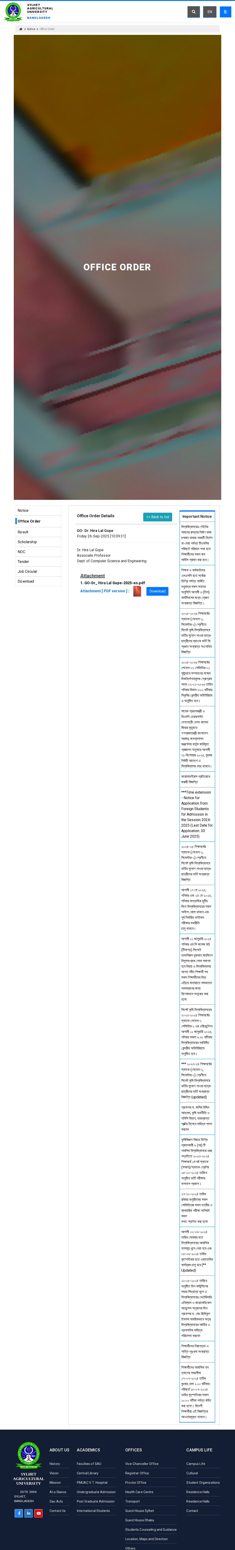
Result (23, 532)
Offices (133, 1450)
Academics (88, 1450)
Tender (23, 561)
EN (209, 12)
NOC (21, 552)
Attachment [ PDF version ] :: (106, 591)
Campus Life (199, 1450)
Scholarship (27, 542)
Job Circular (27, 571)
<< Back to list (157, 517)
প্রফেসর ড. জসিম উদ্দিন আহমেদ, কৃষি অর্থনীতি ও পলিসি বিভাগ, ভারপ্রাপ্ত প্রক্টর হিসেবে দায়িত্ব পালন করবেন (196, 1118)
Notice (31, 29)
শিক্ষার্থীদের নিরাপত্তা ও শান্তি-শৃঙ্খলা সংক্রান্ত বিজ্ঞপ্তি (195, 1351)
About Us (59, 1450)
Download (26, 581)
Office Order (29, 521)
